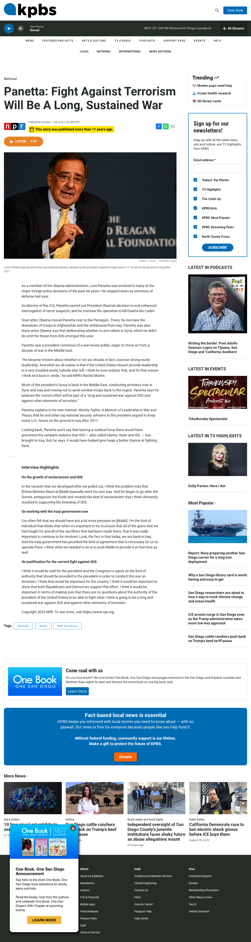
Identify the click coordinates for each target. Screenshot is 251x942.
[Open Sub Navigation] (36, 40)
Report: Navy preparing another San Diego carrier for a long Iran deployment (216, 557)
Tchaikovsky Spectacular (208, 419)
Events (199, 40)
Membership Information (204, 890)
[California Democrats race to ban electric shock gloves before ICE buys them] (218, 798)
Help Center (141, 918)
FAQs (137, 897)
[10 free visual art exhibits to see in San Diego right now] (33, 798)
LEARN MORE (44, 920)
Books (43, 626)
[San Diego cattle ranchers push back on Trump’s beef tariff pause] (95, 798)
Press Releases (89, 911)
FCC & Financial (89, 897)
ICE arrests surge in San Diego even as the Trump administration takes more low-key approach (216, 618)
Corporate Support (200, 876)
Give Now (235, 10)
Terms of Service (90, 932)
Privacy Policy (88, 918)
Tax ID (192, 904)
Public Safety (196, 819)
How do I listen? (144, 904)
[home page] (30, 10)
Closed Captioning (145, 883)
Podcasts (147, 40)
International (130, 51)
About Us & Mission (92, 876)
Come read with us (84, 670)
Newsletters (87, 883)
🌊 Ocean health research (211, 93)
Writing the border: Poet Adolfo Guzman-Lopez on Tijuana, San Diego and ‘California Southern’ (212, 347)
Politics (70, 819)
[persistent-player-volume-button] (20, 28)
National (104, 51)
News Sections (160, 51)
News (30, 40)
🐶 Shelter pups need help (212, 86)
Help (217, 40)
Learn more (77, 691)
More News (15, 776)
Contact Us (141, 890)
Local (84, 51)
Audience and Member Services (153, 876)
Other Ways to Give (200, 897)
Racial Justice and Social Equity (145, 819)
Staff (83, 925)
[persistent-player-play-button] (9, 28)
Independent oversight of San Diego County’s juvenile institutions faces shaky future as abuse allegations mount (156, 832)
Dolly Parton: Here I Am (207, 486)
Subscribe (217, 247)
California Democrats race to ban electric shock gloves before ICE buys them (216, 829)
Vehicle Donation (199, 911)
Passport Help (143, 911)
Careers (84, 890)
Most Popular (201, 503)
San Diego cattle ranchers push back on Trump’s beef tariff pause (217, 638)
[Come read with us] (35, 681)
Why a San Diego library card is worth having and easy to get (217, 577)
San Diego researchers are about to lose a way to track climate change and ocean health (216, 597)
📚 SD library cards (206, 101)
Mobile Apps (87, 904)
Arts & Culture (94, 40)
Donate (125, 756)
